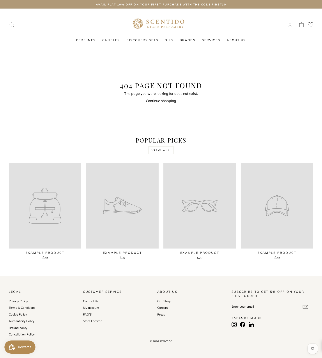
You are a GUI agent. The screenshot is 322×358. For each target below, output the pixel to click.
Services (211, 40)
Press (161, 314)
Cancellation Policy (22, 334)
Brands (188, 40)
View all (161, 150)
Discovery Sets (142, 40)
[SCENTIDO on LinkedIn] (251, 324)
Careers (162, 307)
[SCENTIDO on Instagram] (234, 324)
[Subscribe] (305, 306)
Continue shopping (161, 101)
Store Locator (92, 321)
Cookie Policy (18, 314)
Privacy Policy (18, 301)
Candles (111, 40)
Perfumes (86, 40)
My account (91, 307)
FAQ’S (87, 314)
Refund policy (18, 328)
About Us (236, 40)
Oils (169, 40)
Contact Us (91, 301)
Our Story (164, 301)
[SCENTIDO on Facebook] (242, 324)
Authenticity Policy (21, 321)
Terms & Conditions (22, 307)
